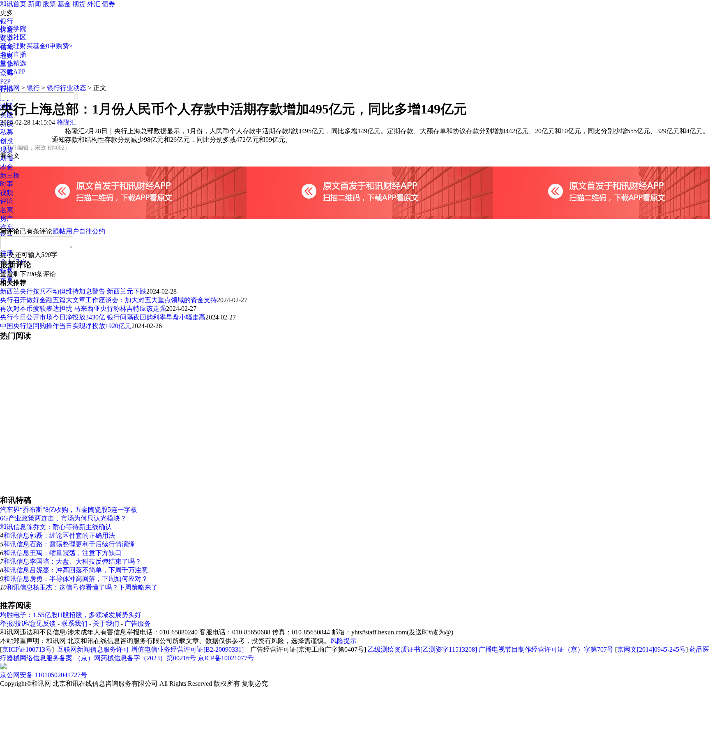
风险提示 (343, 640)
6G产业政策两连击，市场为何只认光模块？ (63, 518)
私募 (6, 132)
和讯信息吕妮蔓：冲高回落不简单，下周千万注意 (75, 570)
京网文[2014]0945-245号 (651, 649)
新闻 (34, 3)
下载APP (12, 71)
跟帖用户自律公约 (79, 231)
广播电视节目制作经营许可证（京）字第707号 (546, 649)
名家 (6, 209)
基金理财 (13, 45)
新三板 (10, 175)
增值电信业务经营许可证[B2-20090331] (187, 649)
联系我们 (74, 623)
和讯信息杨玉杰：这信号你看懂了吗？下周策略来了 (82, 587)
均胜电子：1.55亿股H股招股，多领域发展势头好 (70, 614)
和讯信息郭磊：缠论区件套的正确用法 (59, 535)
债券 (108, 3)
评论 (6, 201)
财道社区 (13, 37)
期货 (78, 3)
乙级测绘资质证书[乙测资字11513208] (422, 649)
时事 (6, 183)
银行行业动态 (66, 87)
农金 (6, 166)
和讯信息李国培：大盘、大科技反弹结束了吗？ (72, 561)
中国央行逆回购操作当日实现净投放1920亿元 (65, 325)
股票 (49, 3)
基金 (64, 3)
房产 (6, 218)
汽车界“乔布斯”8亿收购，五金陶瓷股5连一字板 (68, 509)
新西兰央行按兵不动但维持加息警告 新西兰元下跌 (73, 291)
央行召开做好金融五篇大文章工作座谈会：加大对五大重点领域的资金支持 (108, 299)
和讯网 (10, 87)
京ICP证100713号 (27, 649)
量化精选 (13, 63)
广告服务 (137, 623)
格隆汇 (66, 122)
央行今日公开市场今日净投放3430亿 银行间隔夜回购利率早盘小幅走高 (102, 317)
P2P (5, 81)
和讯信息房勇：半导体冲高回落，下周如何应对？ (75, 578)
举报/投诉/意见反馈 (28, 623)
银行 (6, 21)
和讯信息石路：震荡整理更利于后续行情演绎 (69, 544)
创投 (6, 140)
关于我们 (106, 623)
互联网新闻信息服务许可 (93, 649)
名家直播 (13, 54)
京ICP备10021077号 (226, 658)
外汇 (93, 3)
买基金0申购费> (49, 45)
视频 (6, 192)
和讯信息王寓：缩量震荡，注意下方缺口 (62, 552)
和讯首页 (13, 3)
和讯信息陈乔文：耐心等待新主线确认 (56, 526)
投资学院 (13, 28)
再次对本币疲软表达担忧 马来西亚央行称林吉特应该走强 (83, 308)
